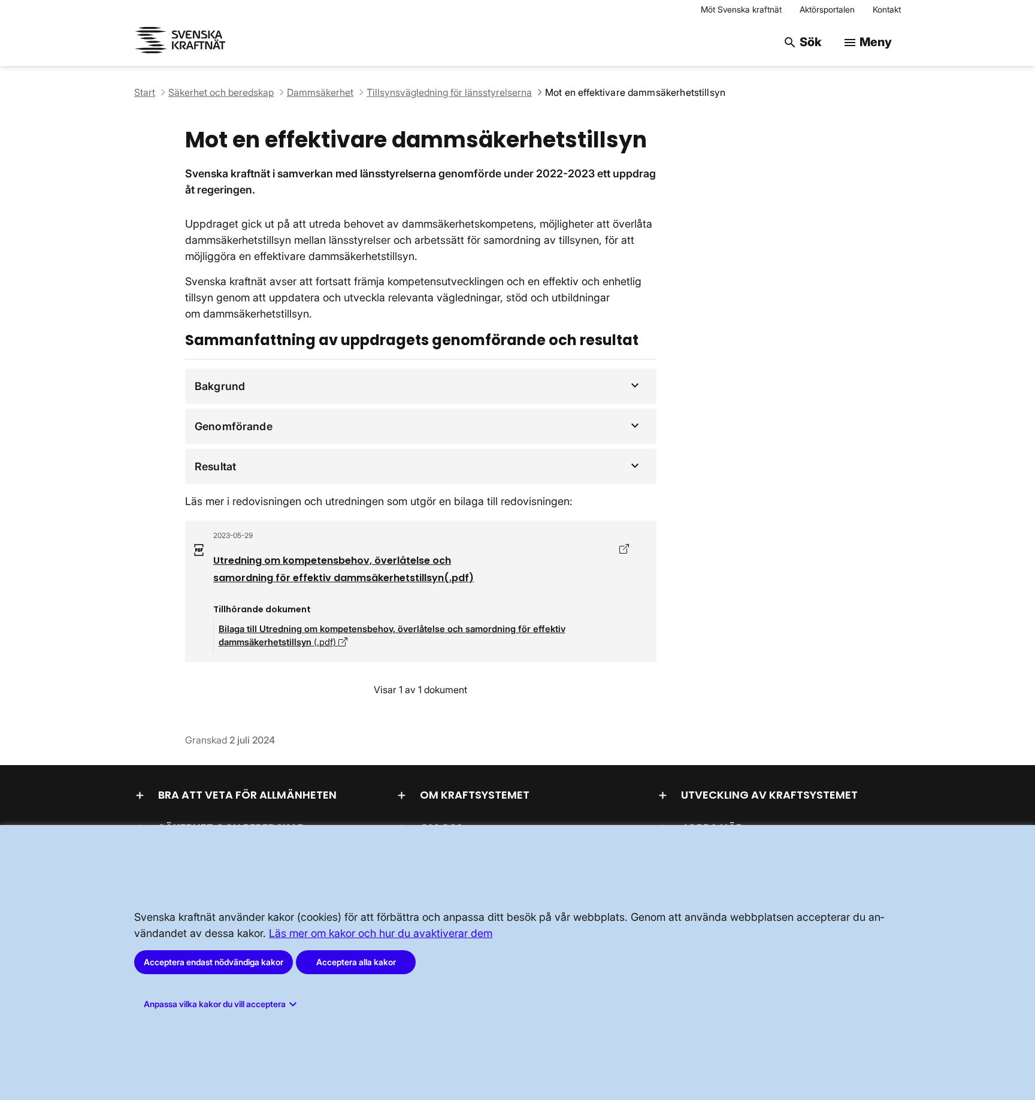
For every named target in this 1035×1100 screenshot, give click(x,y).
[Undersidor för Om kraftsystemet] (402, 795)
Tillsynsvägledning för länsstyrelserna (449, 92)
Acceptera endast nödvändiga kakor (213, 962)
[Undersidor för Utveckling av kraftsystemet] (663, 795)
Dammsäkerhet (320, 92)
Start (144, 92)
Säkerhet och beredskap (221, 92)
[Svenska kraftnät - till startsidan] (182, 42)
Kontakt (887, 9)
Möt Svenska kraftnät (741, 9)
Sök (802, 42)
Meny (867, 42)
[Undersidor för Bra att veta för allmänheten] (140, 795)
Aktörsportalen (827, 9)
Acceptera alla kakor (356, 962)
